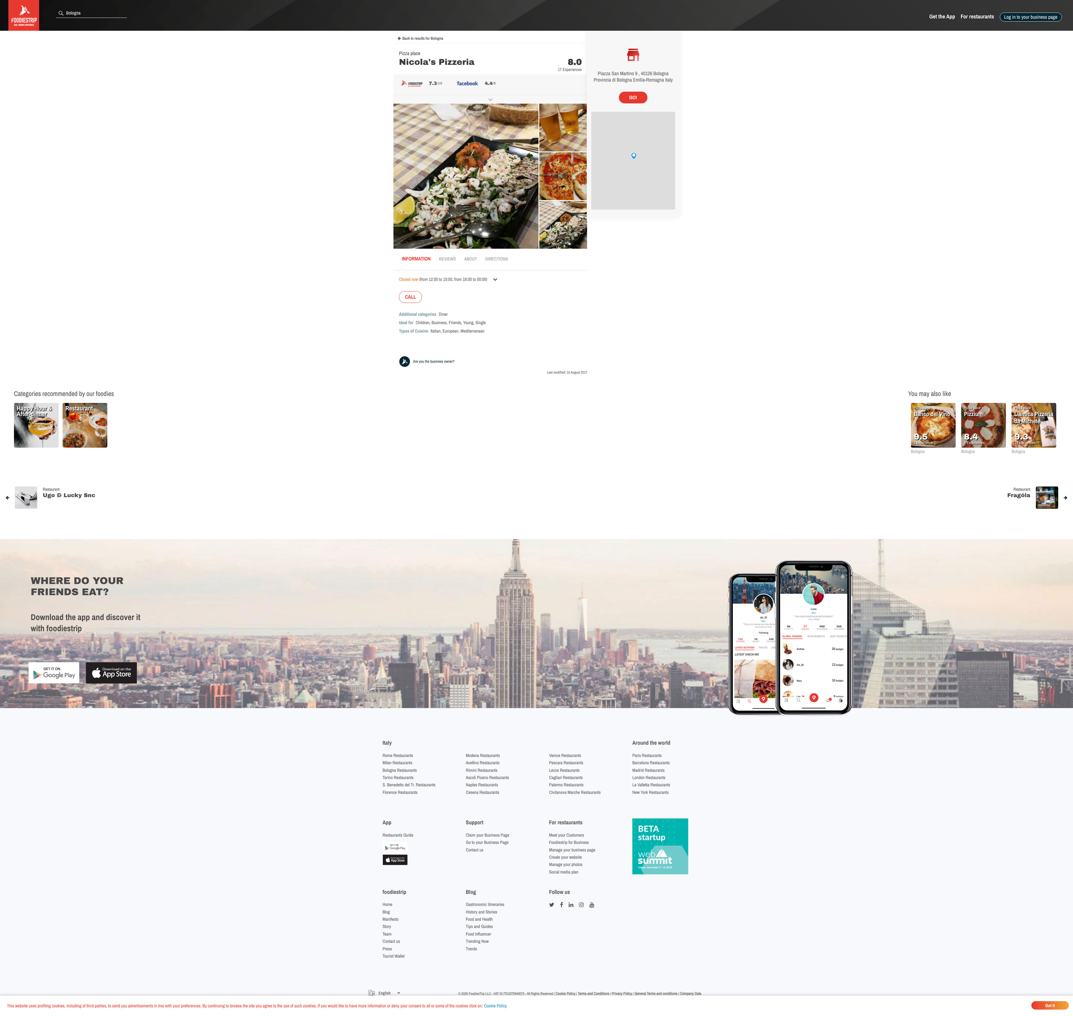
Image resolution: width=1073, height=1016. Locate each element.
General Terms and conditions (656, 993)
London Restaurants (648, 777)
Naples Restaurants (482, 785)
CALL (410, 296)
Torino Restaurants (398, 777)
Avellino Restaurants (483, 762)
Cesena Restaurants (482, 792)
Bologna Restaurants (400, 770)
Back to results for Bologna (422, 38)
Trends (471, 949)
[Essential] (395, 863)
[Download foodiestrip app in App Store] (111, 682)
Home (387, 904)
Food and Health (479, 919)
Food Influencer (478, 934)
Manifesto (391, 919)
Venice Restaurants (565, 755)
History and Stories (481, 912)
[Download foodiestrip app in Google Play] (54, 682)
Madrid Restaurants (648, 770)
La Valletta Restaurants (651, 785)
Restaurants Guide (398, 835)
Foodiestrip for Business (569, 842)
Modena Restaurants (483, 755)
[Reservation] (395, 851)
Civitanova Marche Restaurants (575, 792)
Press (387, 949)
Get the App (942, 16)
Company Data (690, 993)
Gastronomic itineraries (485, 904)
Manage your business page (572, 850)
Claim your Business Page (487, 835)
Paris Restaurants (647, 755)
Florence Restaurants (400, 792)
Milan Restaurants (397, 762)
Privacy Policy (622, 993)
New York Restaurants (650, 792)
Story (387, 926)
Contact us (474, 850)
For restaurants (977, 16)
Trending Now (477, 941)
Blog (386, 912)
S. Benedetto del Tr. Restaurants (409, 785)
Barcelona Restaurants (651, 762)
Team (387, 934)
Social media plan (563, 872)
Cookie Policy (495, 1006)
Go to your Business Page (487, 842)
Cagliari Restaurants (566, 777)
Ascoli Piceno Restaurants (487, 777)
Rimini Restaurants (481, 770)
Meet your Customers (566, 835)
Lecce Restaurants (564, 770)
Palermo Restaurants (566, 785)
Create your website (565, 857)
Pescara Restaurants (566, 762)
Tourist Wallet (394, 956)
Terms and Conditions (593, 993)
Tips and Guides (479, 926)
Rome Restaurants (398, 755)
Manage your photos (566, 864)
